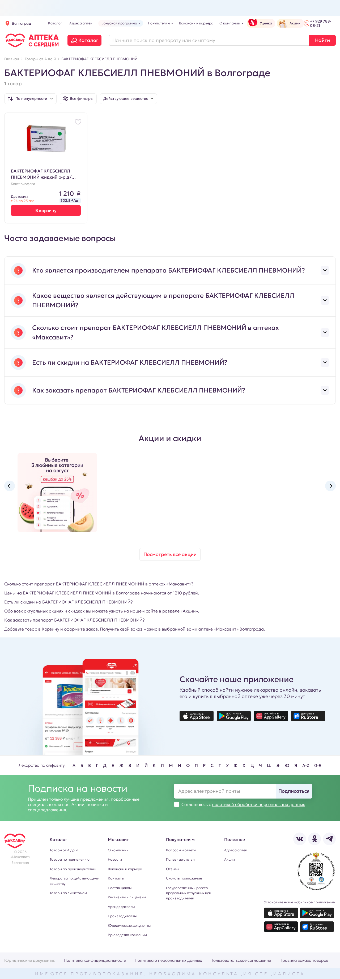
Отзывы (172, 869)
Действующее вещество (125, 98)
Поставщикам (119, 888)
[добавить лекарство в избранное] (78, 121)
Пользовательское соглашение (240, 960)
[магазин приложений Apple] (197, 716)
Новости (115, 859)
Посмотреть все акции (170, 554)
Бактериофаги (23, 184)
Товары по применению (70, 859)
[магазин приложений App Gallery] (271, 716)
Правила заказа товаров (303, 960)
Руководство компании (127, 935)
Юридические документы (129, 925)
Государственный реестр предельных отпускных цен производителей (188, 893)
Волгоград (21, 23)
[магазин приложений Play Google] (234, 716)
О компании (118, 850)
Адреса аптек (235, 850)
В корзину (46, 210)
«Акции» (189, 611)
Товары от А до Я (64, 850)
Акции (229, 859)
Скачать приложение (184, 878)
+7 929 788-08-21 (320, 23)
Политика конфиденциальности (95, 960)
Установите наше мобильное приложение (299, 902)
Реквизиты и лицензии (127, 897)
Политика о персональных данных (168, 960)
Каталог (88, 40)
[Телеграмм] (329, 839)
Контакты (116, 878)
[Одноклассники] (314, 839)
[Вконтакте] (299, 839)
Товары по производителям (73, 869)
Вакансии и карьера (125, 869)
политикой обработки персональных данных (258, 804)
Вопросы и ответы (181, 850)
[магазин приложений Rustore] (308, 716)
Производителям (122, 916)
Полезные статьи (180, 859)
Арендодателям (121, 906)
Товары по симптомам (68, 893)
